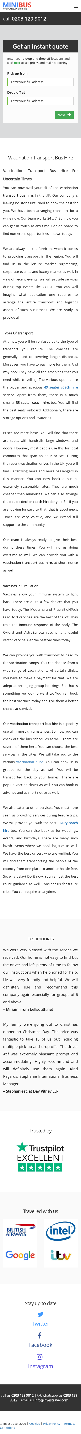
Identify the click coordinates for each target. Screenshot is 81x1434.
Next (62, 114)
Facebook (40, 1344)
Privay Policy (51, 1424)
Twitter (40, 1323)
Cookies (34, 1424)
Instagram (40, 1366)
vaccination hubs (29, 762)
